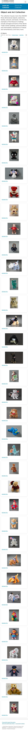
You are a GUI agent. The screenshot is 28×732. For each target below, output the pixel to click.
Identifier (21, 35)
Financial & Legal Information (8, 722)
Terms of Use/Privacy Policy (8, 723)
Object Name (15, 35)
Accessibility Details (20, 723)
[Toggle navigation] (25, 2)
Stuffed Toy (5, 52)
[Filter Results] (26, 35)
